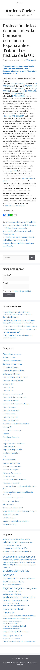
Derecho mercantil (11, 410)
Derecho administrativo (15, 222)
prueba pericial (8, 616)
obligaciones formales (12, 591)
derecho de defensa (27, 562)
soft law (26, 632)
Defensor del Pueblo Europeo (15, 377)
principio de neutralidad (11, 603)
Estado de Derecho (11, 437)
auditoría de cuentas (25, 542)
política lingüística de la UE (14, 480)
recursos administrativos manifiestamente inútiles (16, 618)
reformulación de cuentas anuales (12, 621)
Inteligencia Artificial (11, 453)
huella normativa (13, 581)
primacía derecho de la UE (15, 600)
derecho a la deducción (10, 562)
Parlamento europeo (12, 473)
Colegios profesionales (12, 364)
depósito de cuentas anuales (25, 560)
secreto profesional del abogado (11, 628)
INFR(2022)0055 (30, 86)
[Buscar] (32, 257)
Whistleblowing (29, 225)
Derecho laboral (14, 225)
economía (7, 427)
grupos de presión (10, 578)
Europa (6, 440)
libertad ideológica (11, 470)
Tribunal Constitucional (13, 508)
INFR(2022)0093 (17, 94)
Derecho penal (9, 414)
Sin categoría (8, 504)
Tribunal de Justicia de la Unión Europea (20, 511)
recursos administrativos (24, 616)
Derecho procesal (10, 417)
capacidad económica (12, 361)
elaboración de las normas (16, 573)
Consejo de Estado (11, 367)
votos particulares (29, 641)
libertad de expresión (12, 466)
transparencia (12, 635)
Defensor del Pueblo (11, 374)
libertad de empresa (11, 463)
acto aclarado (20, 539)
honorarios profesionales (27, 578)
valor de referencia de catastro (16, 521)
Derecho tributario (11, 420)
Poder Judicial (9, 476)
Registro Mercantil (10, 623)
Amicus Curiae (20, 10)
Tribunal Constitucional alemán (13, 641)
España (6, 434)
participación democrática (19, 597)
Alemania (27, 539)
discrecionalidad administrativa (16, 424)
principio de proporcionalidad (16, 606)
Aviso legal (7, 662)
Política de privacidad (22, 291)
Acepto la (17, 291)
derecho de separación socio (27, 565)
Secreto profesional (11, 501)
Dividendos (6, 567)
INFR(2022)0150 (18, 96)
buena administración (15, 548)
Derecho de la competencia (15, 397)
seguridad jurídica (13, 631)
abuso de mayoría (9, 539)
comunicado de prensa (15, 206)
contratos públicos (24, 551)
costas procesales (9, 554)
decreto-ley (8, 560)
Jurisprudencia (9, 460)
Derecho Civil (8, 384)
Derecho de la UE (10, 401)
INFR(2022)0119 (29, 91)
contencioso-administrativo (10, 551)
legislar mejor (12, 588)
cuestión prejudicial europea (19, 556)
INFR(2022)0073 (17, 89)
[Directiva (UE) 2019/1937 (13, 116)
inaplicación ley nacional (13, 585)
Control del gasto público (13, 371)
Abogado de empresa (12, 354)
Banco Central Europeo (12, 545)
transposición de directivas (11, 638)
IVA (4, 456)
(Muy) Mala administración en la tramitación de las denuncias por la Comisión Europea (17, 314)
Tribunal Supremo (10, 514)
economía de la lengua (12, 430)
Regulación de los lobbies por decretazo (20, 326)
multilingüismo (30, 588)
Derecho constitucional (13, 394)
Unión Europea (9, 518)
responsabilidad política (13, 498)
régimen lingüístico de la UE (14, 626)
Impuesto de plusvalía (12, 450)
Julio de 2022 (11, 171)
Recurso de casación (11, 483)
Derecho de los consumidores (15, 404)
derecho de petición (11, 565)
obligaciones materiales (12, 594)
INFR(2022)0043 (18, 84)
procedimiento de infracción (13, 610)
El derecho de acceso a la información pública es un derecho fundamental (18, 231)
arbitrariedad (10, 542)
